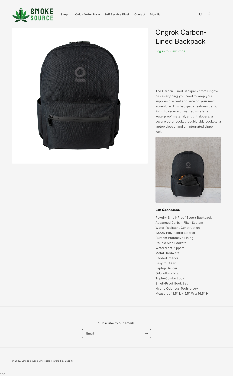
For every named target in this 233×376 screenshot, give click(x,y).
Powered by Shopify (62, 361)
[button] (65, 15)
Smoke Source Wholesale (36, 361)
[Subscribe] (146, 333)
